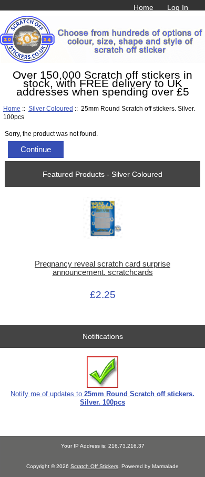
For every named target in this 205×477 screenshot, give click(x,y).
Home (143, 7)
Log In (177, 7)
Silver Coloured (50, 108)
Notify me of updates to (102, 398)
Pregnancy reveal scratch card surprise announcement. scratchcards (102, 268)
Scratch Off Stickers (94, 466)
